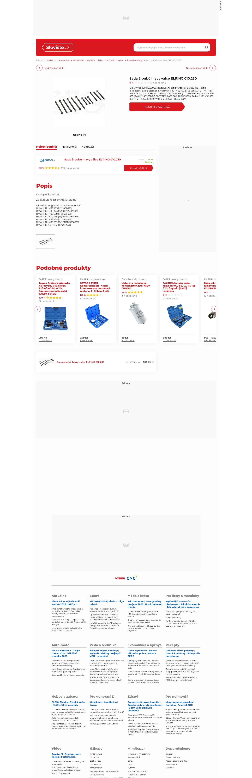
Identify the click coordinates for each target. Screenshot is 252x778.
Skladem (149, 162)
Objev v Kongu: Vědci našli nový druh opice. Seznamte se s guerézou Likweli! (183, 720)
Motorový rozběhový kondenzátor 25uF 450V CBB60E (136, 285)
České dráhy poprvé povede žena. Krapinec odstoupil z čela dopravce (143, 681)
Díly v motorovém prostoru (110, 60)
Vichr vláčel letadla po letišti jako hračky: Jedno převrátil (67, 629)
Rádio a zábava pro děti (176, 761)
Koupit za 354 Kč (157, 106)
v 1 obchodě (45, 340)
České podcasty (173, 757)
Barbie (131, 761)
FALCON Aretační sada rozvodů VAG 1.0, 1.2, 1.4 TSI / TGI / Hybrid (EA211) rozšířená (179, 286)
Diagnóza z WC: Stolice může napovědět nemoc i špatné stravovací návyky (145, 717)
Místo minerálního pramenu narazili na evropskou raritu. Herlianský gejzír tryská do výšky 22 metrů (69, 712)
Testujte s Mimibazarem (139, 754)
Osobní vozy (95, 761)
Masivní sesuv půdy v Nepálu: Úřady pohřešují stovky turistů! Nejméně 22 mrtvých (69, 622)
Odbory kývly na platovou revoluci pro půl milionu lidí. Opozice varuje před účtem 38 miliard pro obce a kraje (144, 664)
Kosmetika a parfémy (138, 771)
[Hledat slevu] (206, 47)
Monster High (134, 757)
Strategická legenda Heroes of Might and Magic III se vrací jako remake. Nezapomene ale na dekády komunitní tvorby (183, 730)
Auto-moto (64, 60)
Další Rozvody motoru (51, 279)
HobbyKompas (97, 775)
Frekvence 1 (171, 764)
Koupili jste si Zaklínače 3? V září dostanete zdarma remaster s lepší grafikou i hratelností (106, 680)
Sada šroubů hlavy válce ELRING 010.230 (163, 78)
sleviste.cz (51, 60)
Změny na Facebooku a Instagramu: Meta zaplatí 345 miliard (144, 621)
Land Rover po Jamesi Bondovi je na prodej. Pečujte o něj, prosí (68, 670)
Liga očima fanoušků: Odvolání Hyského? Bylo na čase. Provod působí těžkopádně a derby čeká (105, 617)
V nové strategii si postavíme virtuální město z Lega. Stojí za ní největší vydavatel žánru (183, 712)
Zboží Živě (94, 757)
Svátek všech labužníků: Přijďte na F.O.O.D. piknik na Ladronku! (181, 678)
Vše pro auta (78, 60)
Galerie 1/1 (79, 134)
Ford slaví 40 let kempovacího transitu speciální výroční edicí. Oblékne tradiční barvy (66, 663)
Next (214, 309)
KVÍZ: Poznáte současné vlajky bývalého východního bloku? (66, 719)
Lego (130, 764)
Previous (38, 309)
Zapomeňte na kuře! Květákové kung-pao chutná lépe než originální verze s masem (182, 671)
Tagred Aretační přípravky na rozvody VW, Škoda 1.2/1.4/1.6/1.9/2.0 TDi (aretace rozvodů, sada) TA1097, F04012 (54, 288)
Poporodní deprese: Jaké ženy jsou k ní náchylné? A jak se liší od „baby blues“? (145, 732)
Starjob (169, 754)
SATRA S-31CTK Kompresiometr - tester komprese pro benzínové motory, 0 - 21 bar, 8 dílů (95, 286)
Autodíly (91, 60)
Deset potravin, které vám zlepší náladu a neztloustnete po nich (142, 724)
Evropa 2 (169, 768)
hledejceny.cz (96, 754)
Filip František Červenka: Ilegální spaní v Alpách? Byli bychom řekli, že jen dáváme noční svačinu (69, 726)
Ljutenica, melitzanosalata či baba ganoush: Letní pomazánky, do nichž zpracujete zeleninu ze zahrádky (182, 663)
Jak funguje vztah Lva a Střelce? (104, 724)
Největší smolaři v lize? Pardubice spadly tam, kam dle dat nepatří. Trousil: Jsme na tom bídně (105, 625)
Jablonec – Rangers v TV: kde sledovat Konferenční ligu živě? (104, 610)
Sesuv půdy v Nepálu (61, 773)
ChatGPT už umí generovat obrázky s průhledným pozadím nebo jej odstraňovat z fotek (107, 663)
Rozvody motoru (134, 60)
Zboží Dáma (95, 764)
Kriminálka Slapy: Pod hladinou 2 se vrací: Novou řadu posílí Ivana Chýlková (144, 628)
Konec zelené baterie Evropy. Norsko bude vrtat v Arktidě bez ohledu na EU (145, 674)
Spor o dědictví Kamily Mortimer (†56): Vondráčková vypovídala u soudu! (143, 614)
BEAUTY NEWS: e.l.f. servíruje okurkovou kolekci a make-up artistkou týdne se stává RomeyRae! (106, 718)
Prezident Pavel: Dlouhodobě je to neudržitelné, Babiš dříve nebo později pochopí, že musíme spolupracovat (67, 612)
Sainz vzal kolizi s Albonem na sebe (68, 675)
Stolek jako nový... (174, 617)
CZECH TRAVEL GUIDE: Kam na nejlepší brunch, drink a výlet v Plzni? (107, 710)
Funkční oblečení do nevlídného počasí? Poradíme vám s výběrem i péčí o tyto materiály (182, 623)
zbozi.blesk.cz (96, 768)
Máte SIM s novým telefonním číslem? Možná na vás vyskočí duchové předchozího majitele (104, 671)
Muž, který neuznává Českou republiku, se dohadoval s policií (66, 768)
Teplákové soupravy (137, 775)
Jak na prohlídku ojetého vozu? (104, 771)
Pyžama (131, 768)
